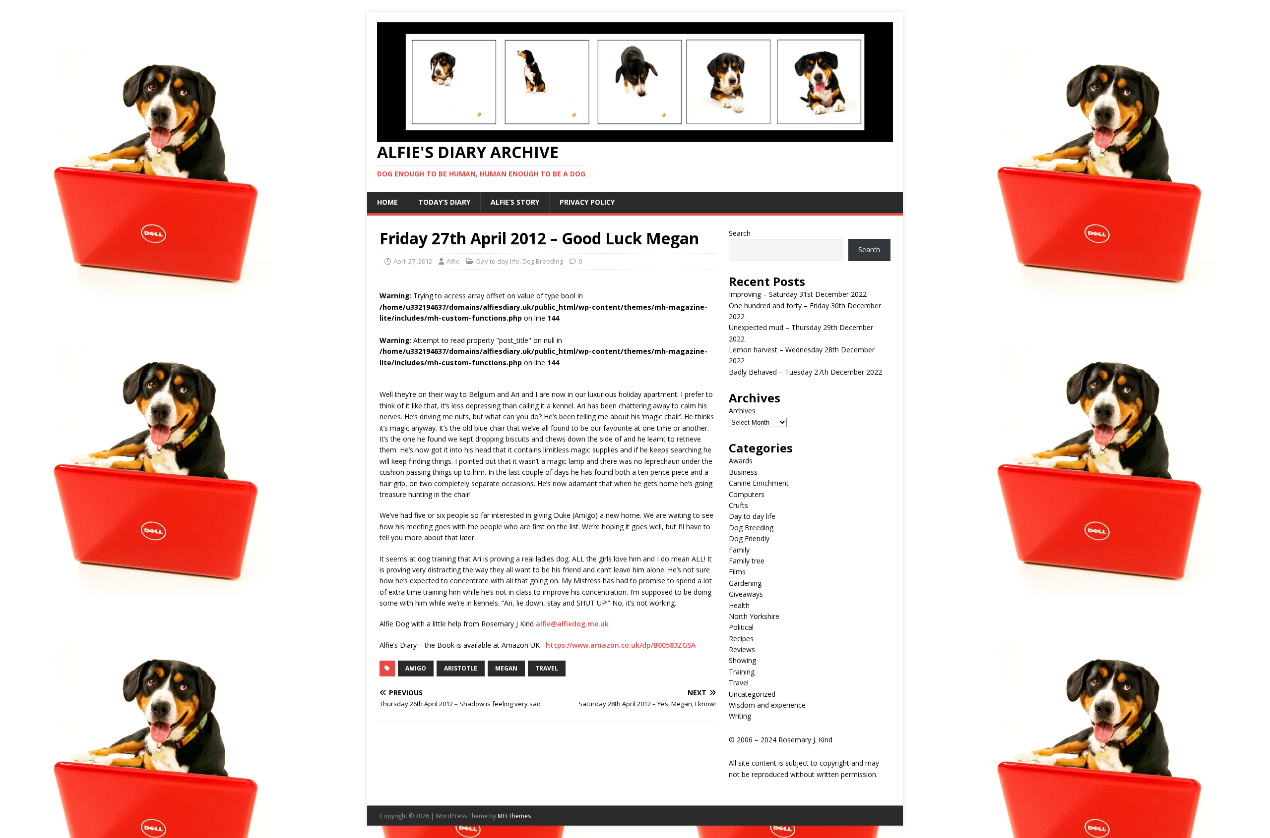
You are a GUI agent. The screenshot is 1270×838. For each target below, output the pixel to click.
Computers (746, 494)
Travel (739, 682)
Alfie (453, 261)
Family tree (746, 560)
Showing (742, 660)
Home (387, 202)
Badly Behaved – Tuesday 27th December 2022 (805, 372)
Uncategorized (752, 694)
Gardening (745, 583)
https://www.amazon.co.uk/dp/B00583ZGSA (621, 645)
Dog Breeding (542, 261)
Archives (742, 410)
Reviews (742, 649)
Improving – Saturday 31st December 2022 (798, 294)
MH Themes (514, 816)
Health (739, 605)
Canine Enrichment (759, 483)
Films (737, 571)
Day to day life (497, 261)
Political (741, 627)
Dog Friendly (749, 538)
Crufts (738, 505)
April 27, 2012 (412, 261)
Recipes (741, 638)
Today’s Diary (444, 202)
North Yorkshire (754, 616)
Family (739, 550)
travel (546, 668)
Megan (506, 668)
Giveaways (746, 594)
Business (743, 472)
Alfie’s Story (515, 202)
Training (742, 671)
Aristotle (460, 668)
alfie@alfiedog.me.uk (572, 623)
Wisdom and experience (767, 705)
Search (740, 233)
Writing (740, 716)
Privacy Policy (587, 202)
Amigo (415, 668)
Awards (741, 460)
